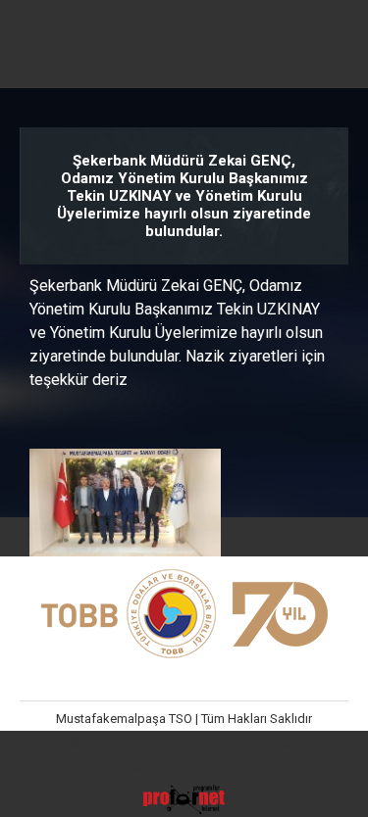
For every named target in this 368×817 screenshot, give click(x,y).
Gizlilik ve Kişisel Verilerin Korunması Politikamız (184, 743)
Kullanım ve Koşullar (184, 768)
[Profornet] (183, 810)
